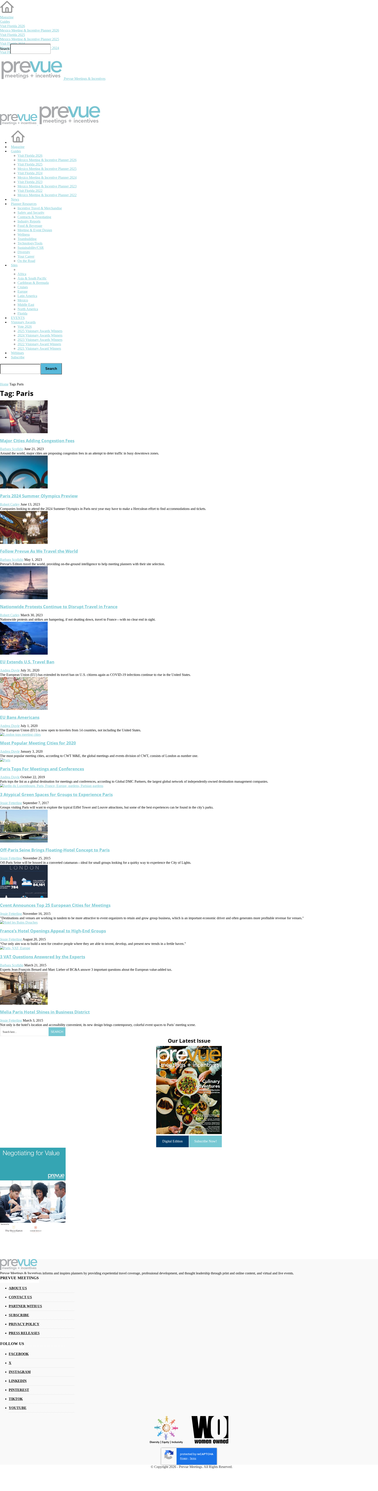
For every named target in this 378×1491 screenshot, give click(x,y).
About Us (18, 1288)
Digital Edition (172, 1141)
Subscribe (17, 357)
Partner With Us (25, 1306)
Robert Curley (10, 504)
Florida (22, 313)
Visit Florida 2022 (30, 190)
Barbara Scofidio (11, 449)
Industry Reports (29, 221)
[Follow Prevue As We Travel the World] (24, 543)
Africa (22, 274)
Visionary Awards (23, 322)
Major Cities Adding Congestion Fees (37, 440)
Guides (5, 21)
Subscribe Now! (205, 1141)
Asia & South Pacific (32, 278)
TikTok (16, 1399)
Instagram (20, 1372)
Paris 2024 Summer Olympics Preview (39, 496)
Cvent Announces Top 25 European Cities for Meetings (55, 905)
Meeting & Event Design (35, 230)
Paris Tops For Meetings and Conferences (42, 768)
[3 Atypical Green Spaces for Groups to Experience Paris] (51, 786)
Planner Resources (24, 204)
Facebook (19, 1354)
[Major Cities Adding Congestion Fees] (24, 432)
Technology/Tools (30, 243)
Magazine (7, 17)
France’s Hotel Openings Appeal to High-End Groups (53, 930)
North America (28, 309)
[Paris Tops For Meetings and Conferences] (5, 760)
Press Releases (24, 1333)
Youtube (17, 1408)
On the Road (26, 261)
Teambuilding (27, 239)
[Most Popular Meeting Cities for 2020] (20, 734)
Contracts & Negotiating (34, 217)
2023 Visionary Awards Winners (40, 340)
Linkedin (18, 1381)
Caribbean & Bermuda (33, 283)
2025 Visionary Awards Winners (40, 331)
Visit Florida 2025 (12, 35)
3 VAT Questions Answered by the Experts (42, 956)
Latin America (27, 296)
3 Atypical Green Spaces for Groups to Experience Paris (56, 794)
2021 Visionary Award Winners (39, 348)
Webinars (17, 353)
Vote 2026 (25, 326)
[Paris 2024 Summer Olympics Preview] (24, 487)
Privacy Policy (24, 1324)
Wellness (24, 234)
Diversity (24, 252)
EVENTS (18, 318)
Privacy (183, 1458)
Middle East (26, 304)
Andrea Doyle (10, 670)
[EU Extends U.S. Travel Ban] (24, 653)
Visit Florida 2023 (30, 182)
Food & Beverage (30, 226)
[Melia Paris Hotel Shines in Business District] (24, 1003)
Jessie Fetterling (11, 803)
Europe (23, 291)
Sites (14, 265)
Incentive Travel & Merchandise (40, 208)
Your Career (26, 256)
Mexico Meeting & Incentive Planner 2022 (47, 195)
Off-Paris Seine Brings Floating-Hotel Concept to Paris (55, 850)
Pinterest (19, 1390)
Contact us (20, 1297)
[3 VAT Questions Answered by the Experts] (15, 948)
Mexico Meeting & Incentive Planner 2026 (29, 30)
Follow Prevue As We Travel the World (39, 551)
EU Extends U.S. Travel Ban (27, 661)
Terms (193, 1458)
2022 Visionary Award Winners (39, 344)
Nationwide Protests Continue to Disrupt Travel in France (58, 606)
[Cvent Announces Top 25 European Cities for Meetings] (24, 896)
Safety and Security (31, 212)
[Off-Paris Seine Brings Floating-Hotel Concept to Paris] (24, 841)
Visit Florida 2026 (12, 26)
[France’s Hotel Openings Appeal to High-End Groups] (19, 922)
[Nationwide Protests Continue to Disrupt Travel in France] (24, 598)
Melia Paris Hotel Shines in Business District (45, 1012)
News (15, 199)
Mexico (23, 300)
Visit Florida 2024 (12, 43)
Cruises (23, 287)
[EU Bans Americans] (24, 709)
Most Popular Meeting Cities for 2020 (38, 743)
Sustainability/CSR (31, 247)
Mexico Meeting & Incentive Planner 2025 (29, 39)
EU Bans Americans (19, 717)
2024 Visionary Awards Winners (40, 335)
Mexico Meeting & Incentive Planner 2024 (47, 177)
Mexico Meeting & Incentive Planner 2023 (47, 186)
